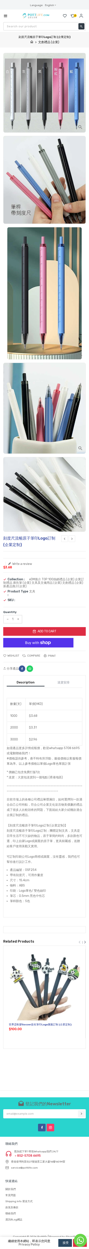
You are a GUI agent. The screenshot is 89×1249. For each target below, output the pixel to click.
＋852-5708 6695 (27, 1156)
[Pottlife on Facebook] (42, 1127)
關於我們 (10, 1189)
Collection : (16, 579)
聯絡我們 (10, 1213)
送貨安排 (63, 682)
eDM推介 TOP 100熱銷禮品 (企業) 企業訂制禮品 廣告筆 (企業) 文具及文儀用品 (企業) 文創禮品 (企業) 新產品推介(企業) (43, 582)
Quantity (10, 612)
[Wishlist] (65, 16)
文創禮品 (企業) (48, 42)
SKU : (11, 600)
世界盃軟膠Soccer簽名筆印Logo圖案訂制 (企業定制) (40, 1024)
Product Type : (18, 593)
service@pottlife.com (24, 1167)
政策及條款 (11, 1207)
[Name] (81, 1113)
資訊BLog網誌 (13, 1219)
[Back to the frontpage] (31, 42)
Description (26, 682)
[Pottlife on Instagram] (50, 1127)
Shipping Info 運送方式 (19, 1201)
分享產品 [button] (12, 668)
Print (51, 655)
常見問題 (10, 1195)
